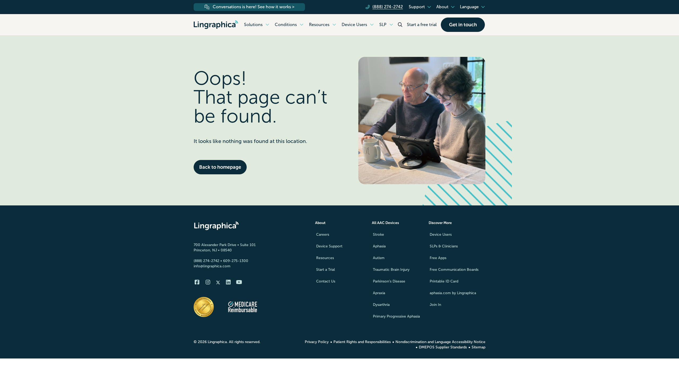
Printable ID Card (444, 281)
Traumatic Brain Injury (391, 270)
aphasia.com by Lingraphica (453, 293)
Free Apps (438, 258)
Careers (322, 235)
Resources (325, 258)
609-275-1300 (235, 261)
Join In (435, 305)
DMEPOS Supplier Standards (443, 347)
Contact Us (325, 281)
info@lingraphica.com (212, 266)
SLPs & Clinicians (444, 246)
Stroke (378, 235)
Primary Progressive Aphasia (396, 316)
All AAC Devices (385, 223)
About (320, 223)
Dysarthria (381, 305)
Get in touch (463, 24)
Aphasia (379, 246)
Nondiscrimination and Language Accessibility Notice (440, 342)
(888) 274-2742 (206, 261)
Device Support (329, 246)
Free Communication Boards (454, 270)
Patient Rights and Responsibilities (362, 342)
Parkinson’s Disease (389, 281)
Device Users (441, 235)
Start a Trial (325, 270)
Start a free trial (422, 24)
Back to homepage (220, 167)
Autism (379, 258)
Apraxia (379, 293)
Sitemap (478, 347)
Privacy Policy (317, 342)
